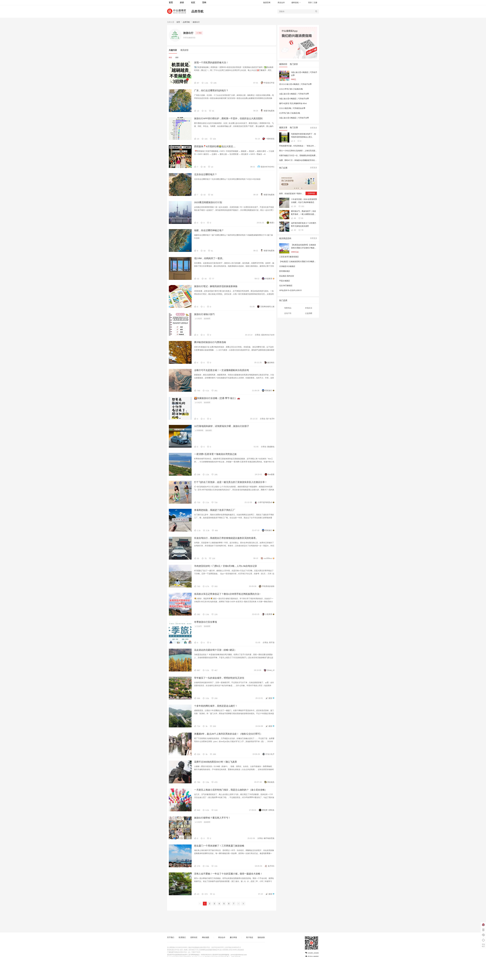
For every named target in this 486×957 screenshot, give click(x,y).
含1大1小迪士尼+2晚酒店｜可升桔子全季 (295, 84)
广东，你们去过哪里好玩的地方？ (211, 90)
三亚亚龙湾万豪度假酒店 (289, 257)
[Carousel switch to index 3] (298, 188)
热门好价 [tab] (294, 64)
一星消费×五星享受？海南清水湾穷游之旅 (215, 454)
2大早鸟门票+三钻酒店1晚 (289, 113)
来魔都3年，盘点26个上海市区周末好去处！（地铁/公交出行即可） (228, 734)
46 (294, 218)
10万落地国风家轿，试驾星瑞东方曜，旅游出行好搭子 (221, 426)
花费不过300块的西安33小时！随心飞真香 (215, 762)
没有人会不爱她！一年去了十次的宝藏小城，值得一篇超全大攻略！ (228, 873)
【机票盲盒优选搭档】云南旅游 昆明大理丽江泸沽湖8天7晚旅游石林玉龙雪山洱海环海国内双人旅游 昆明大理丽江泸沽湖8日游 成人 (303, 246)
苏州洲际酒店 (284, 271)
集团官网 (266, 3)
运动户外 (287, 313)
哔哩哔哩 (200, 430)
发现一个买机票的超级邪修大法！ (211, 62)
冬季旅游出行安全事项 (205, 622)
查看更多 (313, 128)
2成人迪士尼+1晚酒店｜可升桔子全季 (304, 73)
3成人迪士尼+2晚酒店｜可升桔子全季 (294, 99)
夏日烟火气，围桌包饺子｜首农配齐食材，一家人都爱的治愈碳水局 (303, 213)
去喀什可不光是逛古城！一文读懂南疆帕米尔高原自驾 (221, 370)
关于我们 (170, 937)
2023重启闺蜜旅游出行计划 (208, 202)
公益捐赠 (308, 313)
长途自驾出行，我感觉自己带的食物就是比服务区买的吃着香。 (226, 538)
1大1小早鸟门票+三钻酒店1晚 (291, 89)
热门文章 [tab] (294, 127)
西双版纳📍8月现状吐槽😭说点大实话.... (214, 146)
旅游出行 (196, 22)
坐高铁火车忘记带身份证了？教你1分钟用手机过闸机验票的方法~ (227, 594)
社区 (193, 2)
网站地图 (205, 937)
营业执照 (241, 950)
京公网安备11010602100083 (177, 947)
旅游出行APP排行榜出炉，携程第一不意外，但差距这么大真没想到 (228, 118)
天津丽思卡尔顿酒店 (287, 266)
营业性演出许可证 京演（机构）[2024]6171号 (182, 950)
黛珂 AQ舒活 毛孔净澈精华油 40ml (293, 103)
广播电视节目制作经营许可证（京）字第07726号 (183, 952)
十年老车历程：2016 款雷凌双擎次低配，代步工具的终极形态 (304, 200)
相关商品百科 (285, 238)
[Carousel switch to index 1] (294, 188)
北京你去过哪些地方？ (205, 174)
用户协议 (249, 937)
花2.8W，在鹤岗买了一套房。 (209, 258)
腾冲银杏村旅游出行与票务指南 (210, 342)
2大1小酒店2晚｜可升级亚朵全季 (292, 108)
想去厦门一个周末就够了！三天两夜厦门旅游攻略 (219, 845)
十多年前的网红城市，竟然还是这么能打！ (215, 706)
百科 (204, 2)
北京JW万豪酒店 (285, 286)
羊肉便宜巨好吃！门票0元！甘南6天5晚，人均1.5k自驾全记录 (225, 566)
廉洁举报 (233, 937)
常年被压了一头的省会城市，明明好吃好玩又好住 (219, 678)
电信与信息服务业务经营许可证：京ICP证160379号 (206, 947)
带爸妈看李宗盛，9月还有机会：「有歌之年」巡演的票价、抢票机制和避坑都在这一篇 (313, 146)
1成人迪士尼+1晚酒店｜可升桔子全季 (294, 94)
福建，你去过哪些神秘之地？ (209, 230)
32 (294, 230)
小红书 (199, 318)
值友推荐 (207, 318)
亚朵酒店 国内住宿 (286, 276)
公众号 (199, 626)
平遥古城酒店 (284, 281)
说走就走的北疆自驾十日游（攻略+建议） (215, 650)
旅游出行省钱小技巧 (204, 314)
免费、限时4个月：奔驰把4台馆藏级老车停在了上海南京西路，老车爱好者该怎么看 (312, 160)
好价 (182, 2)
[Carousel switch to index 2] (296, 188)
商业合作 (281, 3)
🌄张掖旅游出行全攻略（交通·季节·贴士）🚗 (217, 398)
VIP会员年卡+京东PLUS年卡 (290, 290)
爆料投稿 (295, 3)
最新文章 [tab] (283, 127)
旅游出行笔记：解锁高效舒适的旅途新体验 (215, 286)
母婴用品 (287, 308)
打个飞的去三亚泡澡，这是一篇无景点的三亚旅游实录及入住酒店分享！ (230, 482)
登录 (310, 3)
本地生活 (308, 308)
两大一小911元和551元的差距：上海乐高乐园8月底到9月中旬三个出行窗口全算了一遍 (313, 151)
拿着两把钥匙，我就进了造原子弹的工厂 (214, 510)
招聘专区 (193, 937)
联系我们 (182, 937)
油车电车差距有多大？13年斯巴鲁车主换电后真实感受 (303, 224)
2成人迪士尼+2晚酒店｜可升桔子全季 (294, 118)
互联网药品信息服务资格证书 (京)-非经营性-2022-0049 (218, 950)
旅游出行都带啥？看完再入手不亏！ (212, 818)
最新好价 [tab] (283, 64)
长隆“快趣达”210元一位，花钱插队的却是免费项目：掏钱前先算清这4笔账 (308, 155)
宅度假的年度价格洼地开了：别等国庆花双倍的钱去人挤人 (303, 135)
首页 (178, 22)
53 (294, 206)
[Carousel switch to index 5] (301, 188)
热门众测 (283, 168)
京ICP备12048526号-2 (233, 947)
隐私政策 (261, 937)
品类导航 (197, 11)
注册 (315, 3)
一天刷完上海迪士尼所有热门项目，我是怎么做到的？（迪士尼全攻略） (230, 790)
